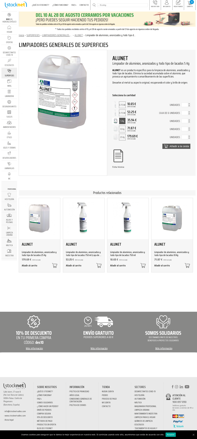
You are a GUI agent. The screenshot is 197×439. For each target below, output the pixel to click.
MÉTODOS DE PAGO (44, 421)
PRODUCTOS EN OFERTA (46, 424)
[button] (189, 104)
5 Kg (122, 121)
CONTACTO (84, 5)
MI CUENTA (106, 402)
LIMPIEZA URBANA (142, 410)
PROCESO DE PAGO (109, 399)
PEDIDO (105, 395)
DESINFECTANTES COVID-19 (145, 391)
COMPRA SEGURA (44, 413)
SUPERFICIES (33, 35)
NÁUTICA (138, 402)
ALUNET (79, 35)
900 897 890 (179, 402)
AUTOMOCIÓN (140, 399)
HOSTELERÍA (139, 395)
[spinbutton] (186, 105)
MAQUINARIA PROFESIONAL (145, 406)
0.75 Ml (122, 105)
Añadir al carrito (29, 266)
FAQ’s (73, 5)
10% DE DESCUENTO (45, 417)
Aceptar (170, 434)
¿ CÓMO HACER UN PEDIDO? (47, 406)
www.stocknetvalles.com (15, 415)
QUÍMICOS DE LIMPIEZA (144, 421)
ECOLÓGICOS (139, 424)
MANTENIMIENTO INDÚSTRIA (146, 413)
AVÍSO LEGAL (74, 395)
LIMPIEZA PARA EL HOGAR (145, 417)
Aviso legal (9, 420)
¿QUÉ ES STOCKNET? (40, 5)
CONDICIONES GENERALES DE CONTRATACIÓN (81, 400)
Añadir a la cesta (179, 146)
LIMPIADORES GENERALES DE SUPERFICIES (64, 35)
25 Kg (122, 137)
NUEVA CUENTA (108, 391)
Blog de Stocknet (45, 428)
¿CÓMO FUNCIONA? (60, 5)
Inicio (21, 35)
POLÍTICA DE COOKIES (78, 405)
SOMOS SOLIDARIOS (45, 402)
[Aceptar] (193, 434)
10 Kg (122, 129)
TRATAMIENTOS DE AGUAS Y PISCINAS (146, 429)
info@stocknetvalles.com (15, 411)
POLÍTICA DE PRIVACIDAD (79, 391)
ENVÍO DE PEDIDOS (44, 410)
